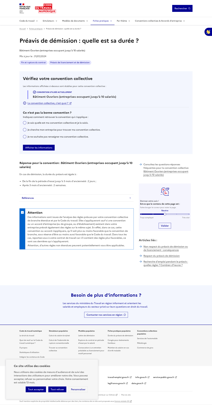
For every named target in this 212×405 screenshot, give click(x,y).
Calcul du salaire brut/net (59, 335)
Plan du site (126, 395)
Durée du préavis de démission (120, 335)
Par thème (122, 20)
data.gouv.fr (137, 383)
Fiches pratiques (101, 20)
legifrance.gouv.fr (116, 383)
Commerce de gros (145, 347)
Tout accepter (36, 389)
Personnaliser (78, 389)
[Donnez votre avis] (208, 32)
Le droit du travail (26, 335)
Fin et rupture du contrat (33, 62)
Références (28, 198)
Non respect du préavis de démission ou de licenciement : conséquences (165, 248)
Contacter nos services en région (104, 315)
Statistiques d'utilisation (29, 352)
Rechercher (181, 8)
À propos (23, 347)
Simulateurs (48, 20)
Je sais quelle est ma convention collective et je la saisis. (58, 122)
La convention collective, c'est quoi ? (48, 103)
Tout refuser (57, 389)
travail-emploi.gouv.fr (118, 377)
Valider (165, 225)
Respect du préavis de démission (161, 256)
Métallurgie (142, 343)
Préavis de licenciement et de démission (70, 62)
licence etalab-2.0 (122, 401)
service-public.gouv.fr (163, 377)
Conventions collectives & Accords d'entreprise (158, 20)
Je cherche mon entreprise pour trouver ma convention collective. (64, 129)
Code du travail (27, 20)
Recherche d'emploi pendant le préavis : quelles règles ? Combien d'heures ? (165, 263)
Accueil (22, 28)
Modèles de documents (73, 20)
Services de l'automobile (147, 338)
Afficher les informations (38, 147)
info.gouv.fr (141, 377)
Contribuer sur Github (105, 395)
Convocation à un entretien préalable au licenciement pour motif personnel (91, 350)
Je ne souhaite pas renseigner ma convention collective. (58, 136)
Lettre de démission (86, 335)
